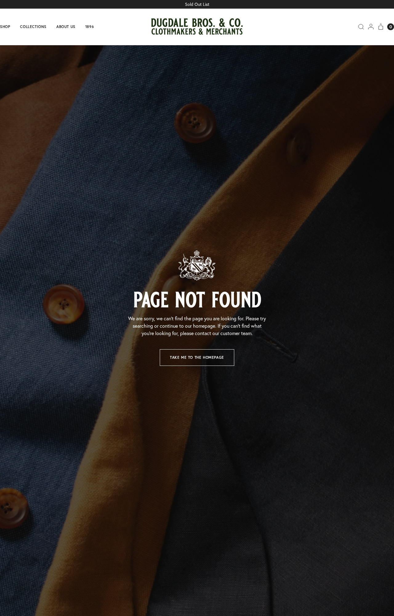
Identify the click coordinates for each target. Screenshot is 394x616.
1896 (89, 27)
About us (65, 27)
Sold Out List (197, 4)
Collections (33, 27)
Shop (5, 27)
